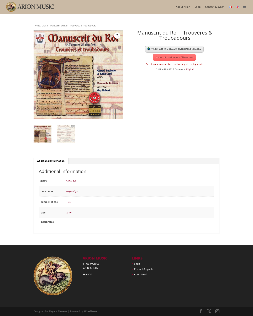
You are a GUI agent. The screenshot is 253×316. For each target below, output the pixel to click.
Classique (71, 180)
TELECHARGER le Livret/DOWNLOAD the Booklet (176, 49)
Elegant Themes (58, 311)
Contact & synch (214, 7)
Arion (69, 212)
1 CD (68, 202)
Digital (45, 25)
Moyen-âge (72, 191)
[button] (117, 35)
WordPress (90, 311)
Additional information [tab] (51, 160)
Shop (198, 7)
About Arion (183, 7)
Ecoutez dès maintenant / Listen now (174, 57)
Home (37, 25)
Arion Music (141, 274)
